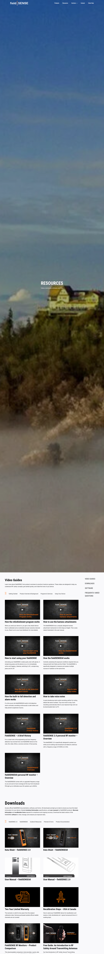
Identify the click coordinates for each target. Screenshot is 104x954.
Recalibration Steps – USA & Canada (59, 909)
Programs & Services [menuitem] (46, 594)
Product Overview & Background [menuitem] (29, 594)
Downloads (89, 583)
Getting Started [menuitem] (13, 594)
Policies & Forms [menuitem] (48, 822)
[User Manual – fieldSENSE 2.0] (60, 858)
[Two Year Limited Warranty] (22, 888)
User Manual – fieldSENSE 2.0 (56, 879)
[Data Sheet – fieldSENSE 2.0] (22, 829)
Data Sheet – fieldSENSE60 (55, 850)
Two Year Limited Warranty (17, 909)
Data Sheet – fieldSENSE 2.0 (17, 850)
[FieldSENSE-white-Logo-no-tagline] (19, 1)
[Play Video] (22, 610)
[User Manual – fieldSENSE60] (22, 858)
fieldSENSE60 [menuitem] (24, 822)
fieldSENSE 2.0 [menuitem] (13, 822)
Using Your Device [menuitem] (60, 594)
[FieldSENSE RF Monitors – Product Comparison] (22, 924)
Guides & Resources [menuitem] (35, 822)
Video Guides (90, 579)
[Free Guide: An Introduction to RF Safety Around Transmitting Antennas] (60, 924)
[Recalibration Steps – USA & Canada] (60, 888)
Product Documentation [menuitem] (63, 822)
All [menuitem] (5, 594)
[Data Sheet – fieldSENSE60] (60, 829)
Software (89, 588)
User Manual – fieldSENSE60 (18, 879)
